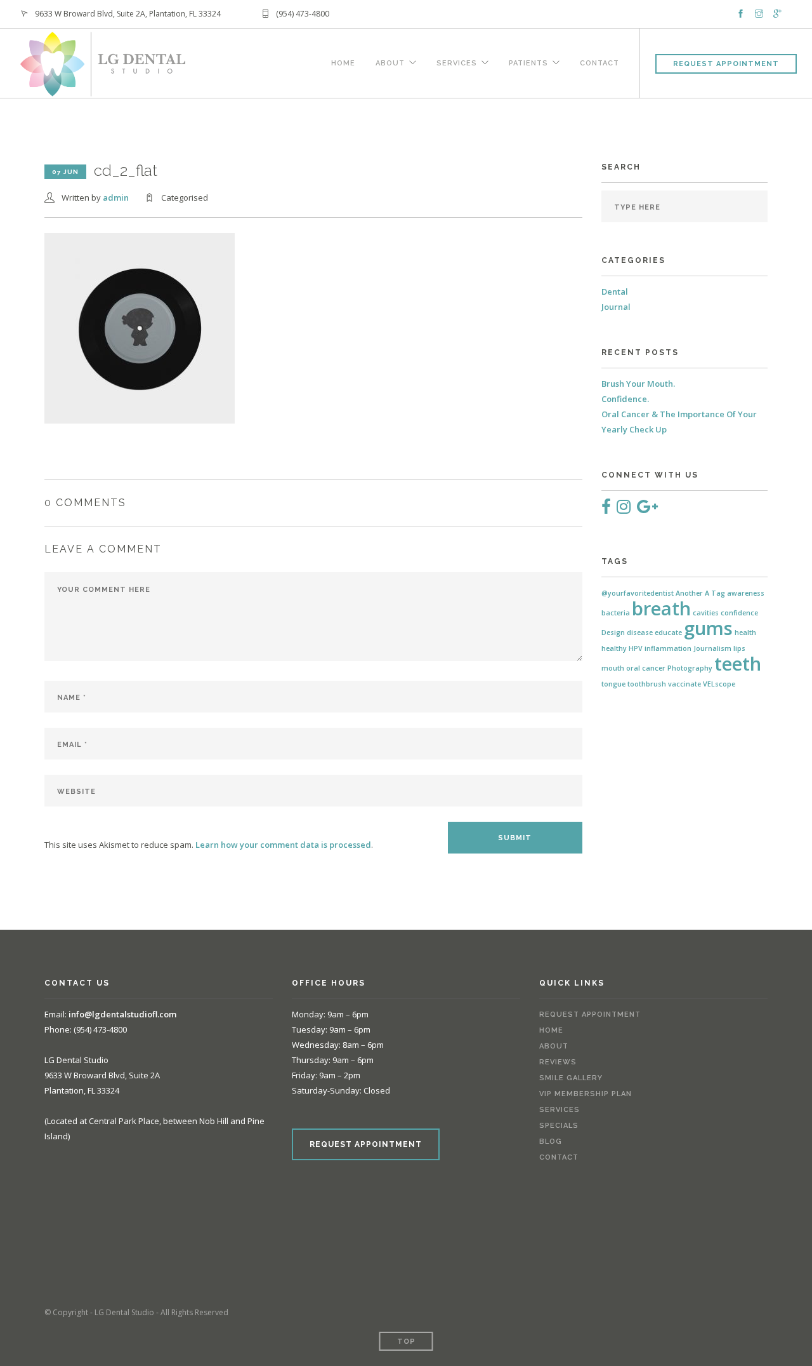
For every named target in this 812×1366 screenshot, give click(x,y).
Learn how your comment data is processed (283, 844)
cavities (706, 612)
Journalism (712, 648)
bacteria (615, 612)
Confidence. (625, 399)
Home (343, 61)
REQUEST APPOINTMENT (366, 1144)
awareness (745, 593)
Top (406, 1341)
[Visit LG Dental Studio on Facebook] (606, 509)
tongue (613, 684)
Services (456, 61)
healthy (614, 648)
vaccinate (684, 684)
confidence (739, 612)
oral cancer (645, 668)
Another (689, 593)
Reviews (558, 1062)
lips (739, 648)
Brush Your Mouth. (638, 383)
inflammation (668, 648)
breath (661, 608)
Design (613, 632)
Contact (599, 61)
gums (708, 628)
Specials (559, 1126)
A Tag (715, 593)
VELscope (719, 684)
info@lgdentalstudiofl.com (122, 1014)
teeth (737, 663)
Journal (616, 306)
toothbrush (646, 684)
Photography (689, 668)
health (745, 632)
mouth (612, 668)
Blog (550, 1141)
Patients (528, 61)
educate (668, 632)
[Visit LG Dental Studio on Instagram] (624, 509)
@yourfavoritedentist (637, 593)
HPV (636, 648)
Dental (614, 291)
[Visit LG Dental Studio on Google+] (647, 509)
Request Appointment (726, 64)
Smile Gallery (571, 1078)
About (390, 61)
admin (116, 197)
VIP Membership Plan (585, 1094)
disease (640, 632)
